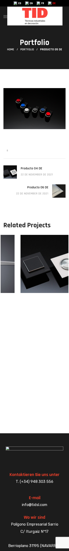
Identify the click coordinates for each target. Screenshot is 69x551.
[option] (34, 267)
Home (10, 49)
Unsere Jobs (23, 284)
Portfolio (27, 49)
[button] (64, 15)
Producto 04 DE (34, 292)
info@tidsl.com (34, 504)
